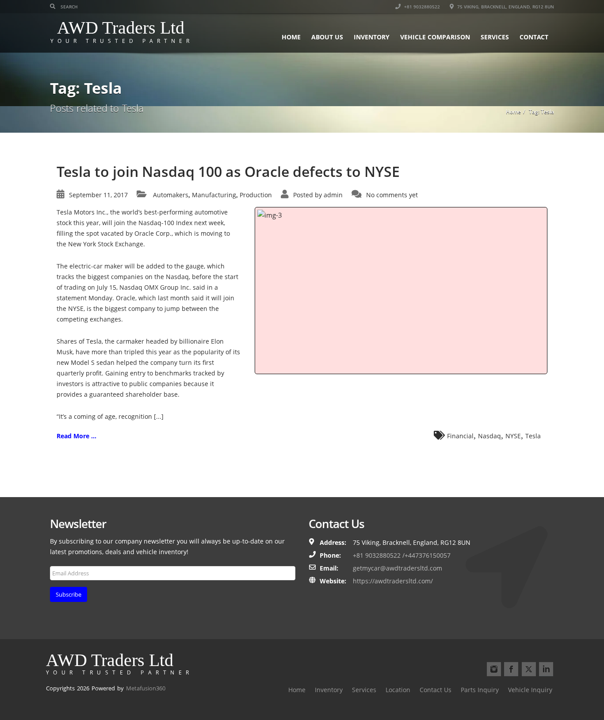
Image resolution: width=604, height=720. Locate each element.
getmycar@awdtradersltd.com (397, 568)
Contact (534, 37)
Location (398, 690)
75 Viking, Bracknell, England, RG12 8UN (505, 7)
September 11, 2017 (98, 195)
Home (291, 37)
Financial (460, 436)
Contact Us (435, 690)
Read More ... (76, 436)
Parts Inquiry (480, 690)
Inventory (372, 37)
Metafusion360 (145, 688)
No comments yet (392, 195)
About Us (327, 37)
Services (495, 37)
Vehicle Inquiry (530, 690)
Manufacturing (214, 195)
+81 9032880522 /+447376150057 (402, 555)
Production (256, 195)
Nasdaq (489, 436)
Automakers (170, 195)
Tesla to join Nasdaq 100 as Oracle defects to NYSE (228, 171)
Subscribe (68, 594)
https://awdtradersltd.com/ (393, 581)
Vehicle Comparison (435, 37)
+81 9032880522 (421, 7)
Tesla (533, 436)
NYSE (513, 436)
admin (333, 195)
